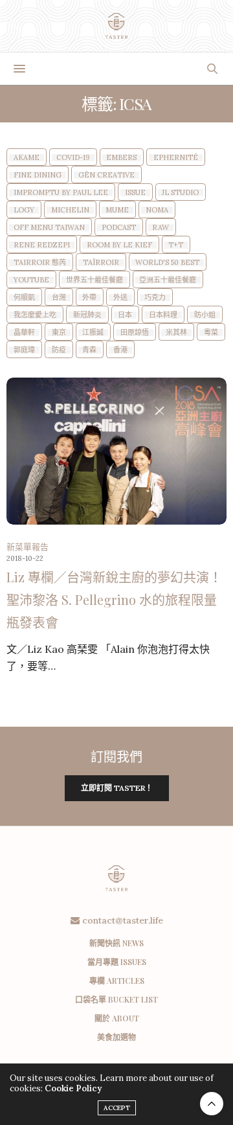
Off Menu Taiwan (49, 227)
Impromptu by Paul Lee (61, 192)
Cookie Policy (73, 1088)
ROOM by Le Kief (119, 245)
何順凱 (24, 297)
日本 (125, 315)
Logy (24, 210)
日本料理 (163, 315)
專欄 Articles (116, 980)
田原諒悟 (134, 332)
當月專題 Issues (116, 962)
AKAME (26, 157)
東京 (59, 332)
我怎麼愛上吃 (35, 315)
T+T (175, 245)
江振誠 (93, 332)
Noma (157, 210)
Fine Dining (37, 175)
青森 (89, 350)
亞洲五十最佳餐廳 (167, 280)
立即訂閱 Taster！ (117, 788)
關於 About (116, 1018)
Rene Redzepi (42, 245)
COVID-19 (73, 157)
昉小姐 (205, 315)
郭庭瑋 (24, 350)
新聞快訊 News (116, 943)
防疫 (59, 350)
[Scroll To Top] (211, 1103)
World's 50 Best (167, 262)
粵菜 (211, 332)
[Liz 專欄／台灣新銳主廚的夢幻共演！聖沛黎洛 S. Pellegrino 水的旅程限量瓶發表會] (116, 451)
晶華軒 (24, 332)
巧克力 (155, 297)
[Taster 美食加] (116, 26)
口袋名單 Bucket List (116, 999)
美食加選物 (116, 1037)
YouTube (31, 280)
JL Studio (180, 192)
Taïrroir (101, 262)
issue (135, 192)
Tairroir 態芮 (40, 262)
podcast (119, 227)
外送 (120, 297)
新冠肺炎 (87, 315)
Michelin (70, 210)
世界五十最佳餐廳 (94, 280)
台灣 (59, 297)
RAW (160, 227)
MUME (117, 210)
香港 (120, 350)
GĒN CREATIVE (106, 175)
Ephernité (175, 157)
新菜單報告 (27, 546)
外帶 (89, 297)
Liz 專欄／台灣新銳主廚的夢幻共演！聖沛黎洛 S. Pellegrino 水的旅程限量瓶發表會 (114, 599)
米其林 (176, 332)
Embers (121, 157)
